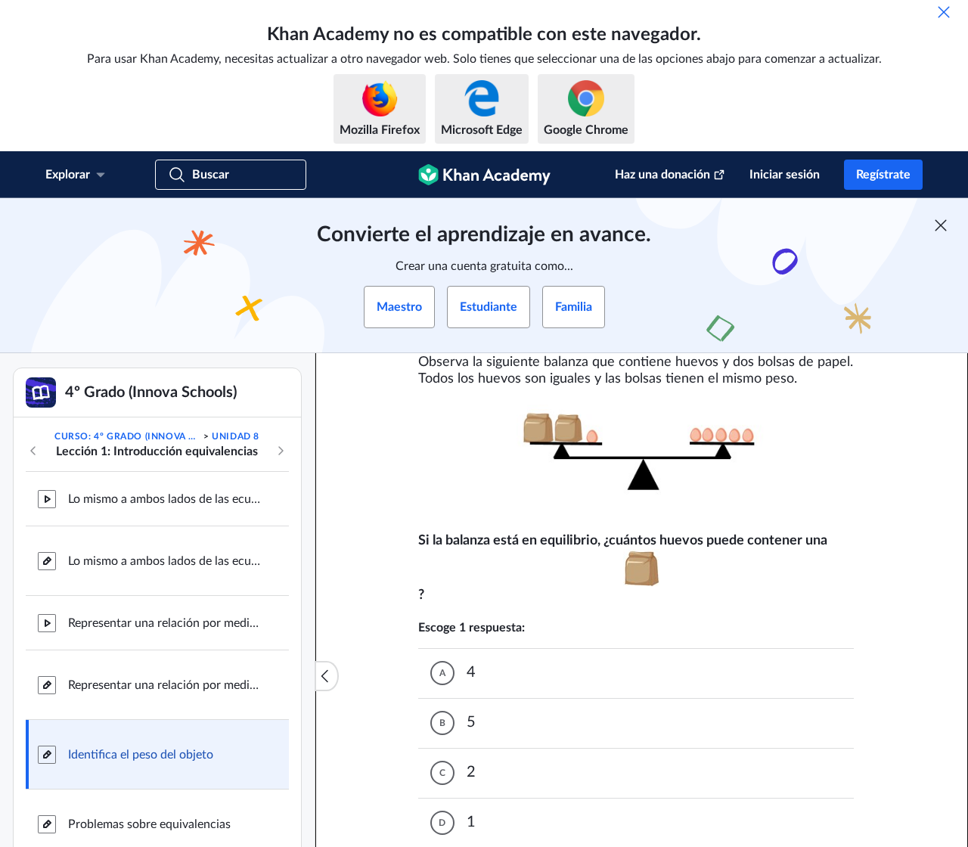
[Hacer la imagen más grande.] (642, 460)
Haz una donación (662, 175)
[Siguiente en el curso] (280, 451)
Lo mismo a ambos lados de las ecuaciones (166, 499)
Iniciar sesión (784, 175)
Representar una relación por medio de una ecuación (166, 623)
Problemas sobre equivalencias (149, 824)
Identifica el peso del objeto (140, 755)
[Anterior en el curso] (33, 451)
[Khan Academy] (484, 174)
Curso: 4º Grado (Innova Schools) (127, 436)
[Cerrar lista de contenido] (327, 676)
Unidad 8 (235, 436)
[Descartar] (944, 12)
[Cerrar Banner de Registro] (941, 225)
